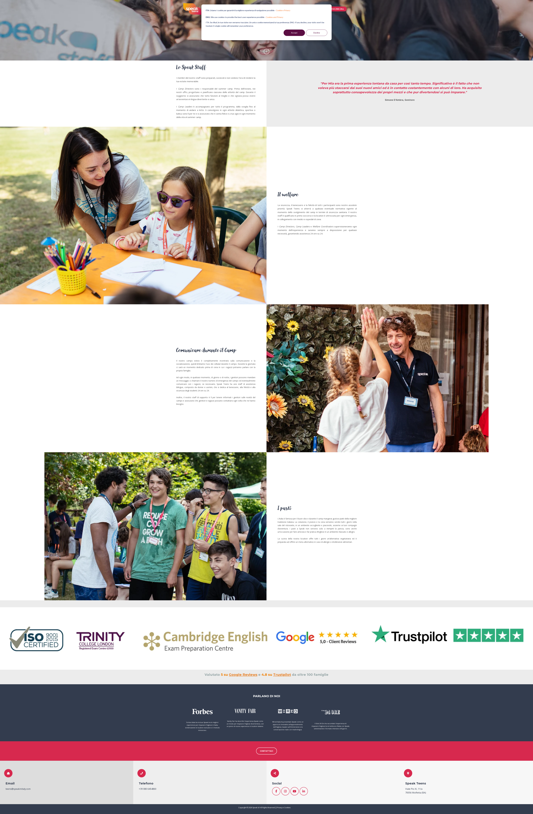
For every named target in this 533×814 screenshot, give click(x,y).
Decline (316, 32)
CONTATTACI (266, 751)
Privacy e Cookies (284, 807)
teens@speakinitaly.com (18, 788)
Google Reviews (243, 675)
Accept (294, 32)
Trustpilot (282, 675)
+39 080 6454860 (147, 788)
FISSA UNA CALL (337, 9)
